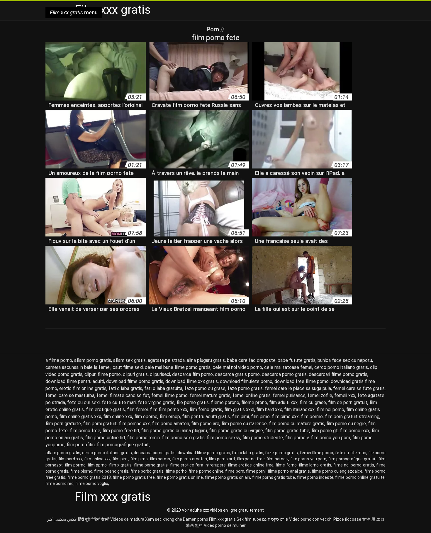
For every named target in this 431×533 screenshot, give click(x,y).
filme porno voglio (91, 483)
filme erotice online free (251, 465)
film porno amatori (170, 423)
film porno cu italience (244, 423)
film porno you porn (330, 437)
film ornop (169, 416)
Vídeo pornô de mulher (225, 525)
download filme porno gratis (134, 381)
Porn (213, 29)
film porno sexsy (223, 437)
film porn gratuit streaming (352, 416)
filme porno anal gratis (289, 471)
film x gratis (120, 465)
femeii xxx (344, 395)
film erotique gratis (105, 409)
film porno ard (205, 423)
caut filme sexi (128, 367)
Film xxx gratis (222, 519)
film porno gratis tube (287, 430)
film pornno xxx (134, 423)
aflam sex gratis (129, 360)
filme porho (176, 471)
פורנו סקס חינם (275, 519)
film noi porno (330, 409)
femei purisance (289, 395)
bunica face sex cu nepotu (345, 360)
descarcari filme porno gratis (338, 374)
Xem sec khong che (163, 519)
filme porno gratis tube (273, 477)
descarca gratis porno (237, 374)
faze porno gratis (245, 388)
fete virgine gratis (156, 402)
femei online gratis (252, 395)
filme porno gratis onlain (227, 477)
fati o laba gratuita (163, 388)
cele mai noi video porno (237, 367)
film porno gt (324, 430)
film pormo (312, 416)
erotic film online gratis (82, 388)
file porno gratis (193, 402)
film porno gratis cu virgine (236, 430)
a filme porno (58, 360)
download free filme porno (301, 381)
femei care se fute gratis (359, 388)
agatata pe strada (166, 360)
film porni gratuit (100, 423)
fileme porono (225, 402)
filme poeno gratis (111, 471)
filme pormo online (206, 471)
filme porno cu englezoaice (337, 471)
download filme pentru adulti (74, 381)
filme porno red (59, 483)
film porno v (297, 437)
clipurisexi (160, 374)
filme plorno (81, 471)
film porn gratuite (63, 423)
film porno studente (262, 437)
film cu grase (313, 402)
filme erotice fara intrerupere (198, 465)
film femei (137, 409)
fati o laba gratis (125, 388)
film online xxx (117, 416)
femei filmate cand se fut (122, 395)
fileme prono (254, 402)
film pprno (97, 465)
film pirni (240, 416)
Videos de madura (127, 519)
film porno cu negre (346, 423)
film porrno (75, 465)
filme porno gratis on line (180, 477)
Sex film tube (249, 519)
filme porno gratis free (134, 477)
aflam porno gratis (92, 360)
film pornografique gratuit (123, 444)
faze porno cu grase (204, 388)
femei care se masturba (69, 395)
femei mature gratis (210, 395)
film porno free (85, 430)
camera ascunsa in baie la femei (78, 367)
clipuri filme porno (102, 374)
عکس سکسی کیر (62, 519)
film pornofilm (81, 444)
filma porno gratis (151, 465)
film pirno (260, 416)
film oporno (145, 416)
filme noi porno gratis (353, 465)
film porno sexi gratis (183, 437)
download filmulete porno (246, 381)
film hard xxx (269, 409)
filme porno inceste (315, 477)
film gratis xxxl (239, 409)
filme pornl (256, 471)
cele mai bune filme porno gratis (178, 367)
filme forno (286, 465)
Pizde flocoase (347, 519)
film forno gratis (205, 409)
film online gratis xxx (80, 416)
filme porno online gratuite (360, 477)
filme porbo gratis (147, 471)
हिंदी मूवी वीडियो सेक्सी (93, 519)
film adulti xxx (283, 402)
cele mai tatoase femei (288, 367)
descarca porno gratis (284, 374)
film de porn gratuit (347, 402)
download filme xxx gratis (191, 381)
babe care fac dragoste (251, 360)
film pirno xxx (285, 416)
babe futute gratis (296, 360)
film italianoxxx (299, 409)
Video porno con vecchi (310, 519)
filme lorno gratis (315, 465)
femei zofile (320, 395)
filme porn (234, 471)
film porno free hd (120, 430)
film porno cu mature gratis (296, 423)
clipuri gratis (135, 374)
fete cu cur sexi (83, 402)
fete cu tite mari (119, 402)
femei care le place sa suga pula (298, 388)
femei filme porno (169, 395)
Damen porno (195, 519)
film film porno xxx (168, 409)
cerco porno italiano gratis (341, 367)
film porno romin (143, 437)
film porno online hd (105, 437)
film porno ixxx (354, 430)
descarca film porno (192, 374)
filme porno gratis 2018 (89, 477)
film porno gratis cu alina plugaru (174, 430)
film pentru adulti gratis (206, 416)
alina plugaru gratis (206, 360)
